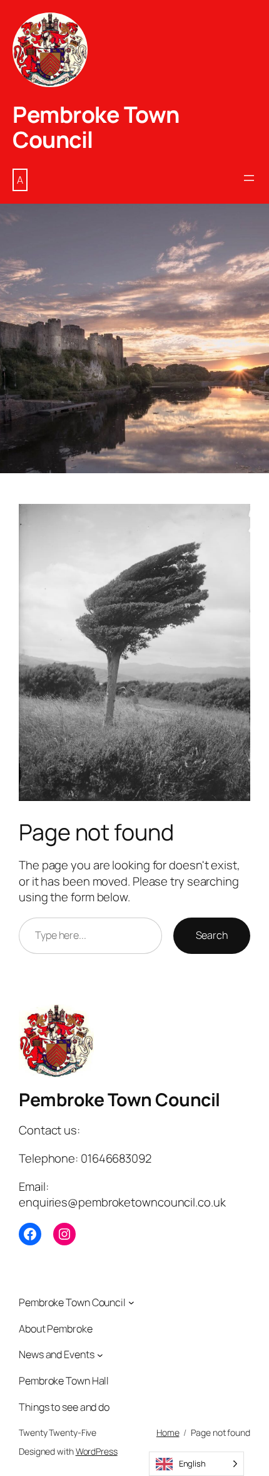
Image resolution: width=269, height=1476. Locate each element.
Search (212, 935)
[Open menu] (248, 178)
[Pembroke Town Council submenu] (131, 1302)
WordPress (97, 1451)
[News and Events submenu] (100, 1355)
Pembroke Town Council (96, 127)
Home (168, 1432)
